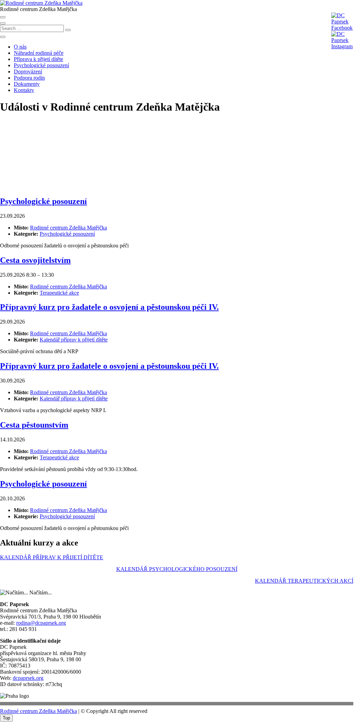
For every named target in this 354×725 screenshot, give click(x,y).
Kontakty (24, 90)
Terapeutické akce (59, 293)
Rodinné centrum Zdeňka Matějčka (38, 711)
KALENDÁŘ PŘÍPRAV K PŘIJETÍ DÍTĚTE (51, 557)
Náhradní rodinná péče (38, 53)
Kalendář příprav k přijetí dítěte (74, 340)
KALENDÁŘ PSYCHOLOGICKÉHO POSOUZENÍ (176, 569)
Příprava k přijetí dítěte (38, 59)
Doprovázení (28, 71)
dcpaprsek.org (28, 678)
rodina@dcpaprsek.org (41, 623)
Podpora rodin (29, 78)
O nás (20, 47)
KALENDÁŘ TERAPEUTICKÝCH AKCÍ (304, 581)
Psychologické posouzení (41, 65)
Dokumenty (27, 84)
